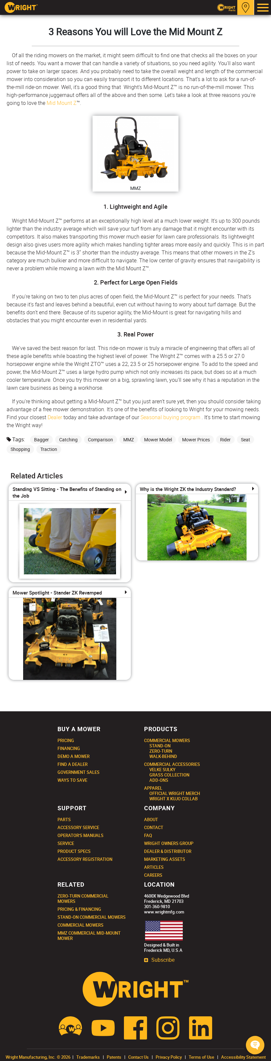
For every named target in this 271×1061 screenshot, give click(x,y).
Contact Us (138, 1057)
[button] (255, 1045)
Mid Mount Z (62, 103)
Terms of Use (201, 1057)
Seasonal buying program (170, 417)
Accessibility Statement (243, 1057)
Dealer (55, 417)
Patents (114, 1057)
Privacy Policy (169, 1057)
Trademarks (88, 1057)
